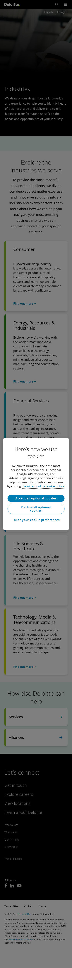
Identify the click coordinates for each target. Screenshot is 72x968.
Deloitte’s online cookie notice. (44, 486)
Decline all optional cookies (36, 508)
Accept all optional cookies (36, 498)
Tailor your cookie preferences (36, 520)
